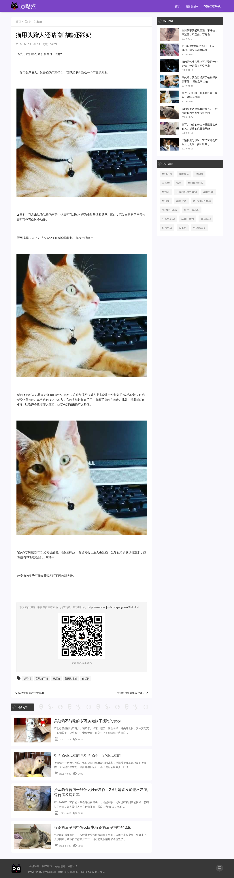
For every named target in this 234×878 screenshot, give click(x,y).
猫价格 (166, 201)
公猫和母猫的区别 (186, 192)
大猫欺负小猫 (169, 210)
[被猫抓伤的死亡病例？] (169, 81)
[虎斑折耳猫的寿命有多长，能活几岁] (169, 128)
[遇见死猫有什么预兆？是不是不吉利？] (169, 34)
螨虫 (178, 183)
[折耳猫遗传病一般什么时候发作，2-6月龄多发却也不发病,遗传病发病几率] (32, 798)
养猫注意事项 (212, 6)
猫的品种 (192, 6)
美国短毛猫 (71, 678)
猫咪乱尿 (167, 174)
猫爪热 (182, 228)
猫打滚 (166, 192)
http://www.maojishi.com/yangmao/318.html (113, 607)
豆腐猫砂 (206, 219)
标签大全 (72, 866)
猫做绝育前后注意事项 (31, 693)
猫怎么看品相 (191, 210)
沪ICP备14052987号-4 (92, 872)
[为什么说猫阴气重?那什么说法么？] (169, 65)
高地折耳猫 (41, 678)
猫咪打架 (208, 192)
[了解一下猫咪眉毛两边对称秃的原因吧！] (169, 112)
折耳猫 (27, 678)
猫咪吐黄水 (187, 219)
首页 (178, 6)
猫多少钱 (181, 201)
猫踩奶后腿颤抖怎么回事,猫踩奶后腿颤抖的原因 (93, 827)
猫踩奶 (86, 678)
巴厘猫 (56, 678)
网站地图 (60, 866)
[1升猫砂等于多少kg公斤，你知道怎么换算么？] (169, 50)
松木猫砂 (167, 228)
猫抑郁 (199, 174)
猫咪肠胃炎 (199, 228)
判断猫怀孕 (168, 219)
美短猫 (166, 183)
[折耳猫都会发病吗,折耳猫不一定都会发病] (32, 764)
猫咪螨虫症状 (195, 183)
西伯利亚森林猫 (202, 201)
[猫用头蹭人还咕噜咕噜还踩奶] (169, 97)
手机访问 (34, 866)
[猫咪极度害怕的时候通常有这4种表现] (169, 144)
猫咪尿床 (184, 174)
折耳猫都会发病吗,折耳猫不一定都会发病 (87, 755)
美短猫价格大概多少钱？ (131, 693)
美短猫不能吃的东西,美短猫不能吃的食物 (87, 721)
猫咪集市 (47, 866)
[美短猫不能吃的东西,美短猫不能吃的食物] (32, 730)
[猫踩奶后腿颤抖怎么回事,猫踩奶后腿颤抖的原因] (32, 836)
